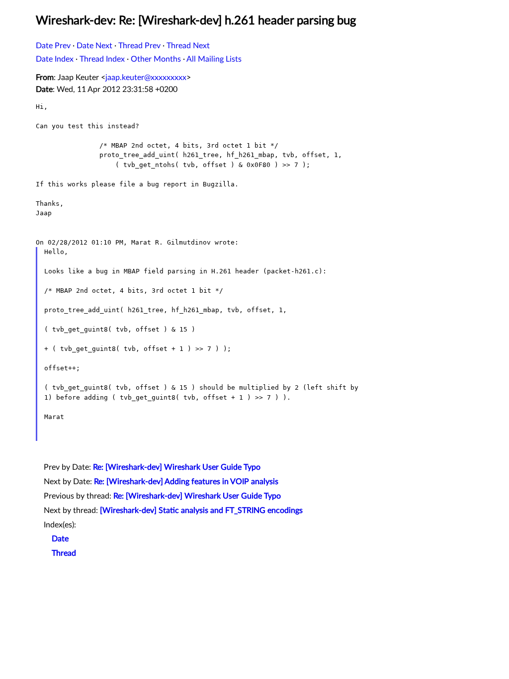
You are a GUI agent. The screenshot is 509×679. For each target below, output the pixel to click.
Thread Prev (139, 46)
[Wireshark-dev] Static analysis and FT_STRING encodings (201, 510)
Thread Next (188, 46)
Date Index (55, 59)
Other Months (156, 59)
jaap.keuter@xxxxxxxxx (145, 78)
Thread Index (102, 59)
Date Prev (53, 46)
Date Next (94, 46)
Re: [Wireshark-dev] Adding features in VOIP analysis (186, 482)
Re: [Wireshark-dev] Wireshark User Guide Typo (176, 467)
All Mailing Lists (214, 59)
